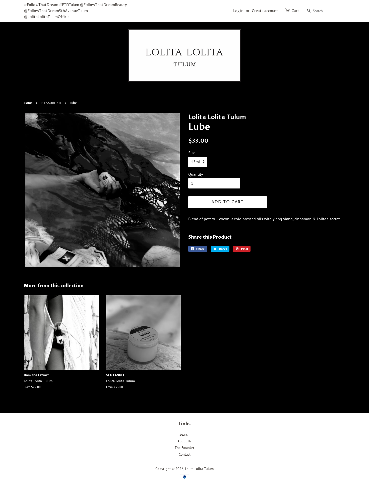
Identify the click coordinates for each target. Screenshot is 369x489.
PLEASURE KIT (51, 103)
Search (184, 434)
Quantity (195, 174)
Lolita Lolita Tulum (199, 468)
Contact (185, 454)
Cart (295, 11)
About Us (184, 441)
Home (28, 103)
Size (191, 152)
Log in (238, 11)
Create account (265, 11)
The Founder (184, 447)
